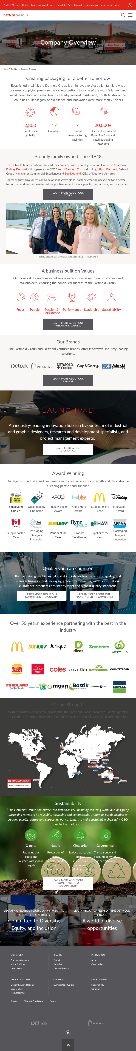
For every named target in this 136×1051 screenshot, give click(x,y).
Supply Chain (17, 989)
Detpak (56, 960)
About (94, 960)
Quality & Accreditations (22, 985)
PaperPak (57, 964)
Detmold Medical (61, 968)
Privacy (14, 1001)
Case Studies (97, 964)
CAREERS (58, 979)
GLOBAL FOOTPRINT (21, 979)
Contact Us (55, 1001)
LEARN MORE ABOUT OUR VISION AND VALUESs (68, 324)
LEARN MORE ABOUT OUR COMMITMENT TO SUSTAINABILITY (68, 883)
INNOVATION (98, 955)
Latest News (16, 968)
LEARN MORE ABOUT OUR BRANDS (68, 380)
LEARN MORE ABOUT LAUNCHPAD (68, 449)
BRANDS (57, 955)
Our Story (15, 69)
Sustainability (97, 985)
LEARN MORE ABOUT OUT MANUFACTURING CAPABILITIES (95, 595)
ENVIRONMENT (99, 979)
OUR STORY (17, 955)
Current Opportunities (63, 985)
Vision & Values (18, 964)
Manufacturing (17, 993)
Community (96, 989)
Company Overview (20, 960)
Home (6, 69)
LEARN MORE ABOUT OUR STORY (68, 194)
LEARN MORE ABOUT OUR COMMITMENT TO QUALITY (41, 595)
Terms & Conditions (33, 1001)
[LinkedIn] (68, 1032)
